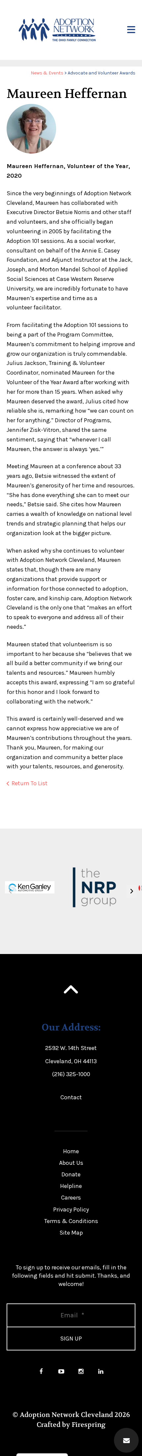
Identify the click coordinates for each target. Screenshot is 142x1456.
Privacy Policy (71, 1209)
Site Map (71, 1232)
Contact (71, 1097)
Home (71, 1151)
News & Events (47, 73)
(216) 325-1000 (71, 1074)
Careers (71, 1197)
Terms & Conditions (71, 1221)
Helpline (71, 1186)
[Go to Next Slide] (131, 891)
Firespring (88, 1425)
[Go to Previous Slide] (10, 891)
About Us (71, 1162)
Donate (71, 1174)
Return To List (30, 783)
